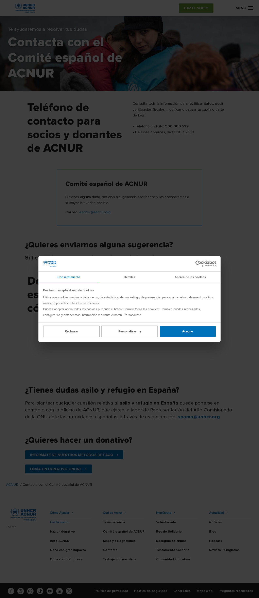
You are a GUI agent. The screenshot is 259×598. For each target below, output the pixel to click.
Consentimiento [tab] (68, 277)
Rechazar (71, 331)
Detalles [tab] (129, 277)
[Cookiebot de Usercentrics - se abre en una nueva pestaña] (198, 264)
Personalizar (127, 331)
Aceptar (187, 331)
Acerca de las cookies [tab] (190, 277)
